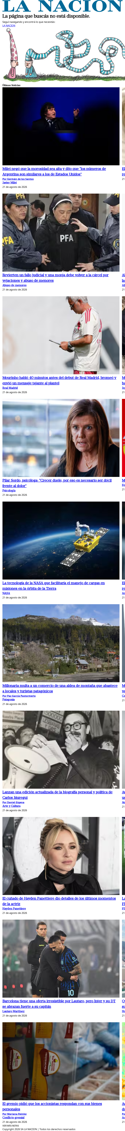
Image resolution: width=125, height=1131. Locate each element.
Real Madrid (10, 388)
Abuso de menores (14, 285)
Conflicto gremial (13, 1117)
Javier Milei (9, 182)
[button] (61, 126)
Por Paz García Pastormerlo (19, 696)
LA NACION (8, 25)
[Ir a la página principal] (62, 11)
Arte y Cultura (11, 806)
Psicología (8, 490)
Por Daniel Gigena (13, 802)
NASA (6, 593)
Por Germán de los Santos (18, 179)
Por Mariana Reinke (14, 1114)
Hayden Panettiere (14, 908)
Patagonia (8, 699)
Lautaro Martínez (13, 1011)
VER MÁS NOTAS (10, 1126)
